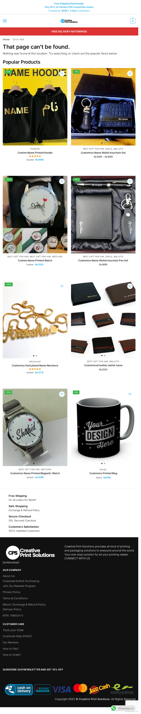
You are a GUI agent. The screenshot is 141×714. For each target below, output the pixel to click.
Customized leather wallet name (103, 365)
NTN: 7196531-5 (13, 615)
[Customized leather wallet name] (103, 319)
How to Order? (12, 654)
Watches (57, 256)
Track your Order (13, 630)
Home (6, 39)
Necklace (35, 361)
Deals (108, 149)
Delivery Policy (12, 609)
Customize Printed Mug (103, 473)
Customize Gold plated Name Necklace (35, 365)
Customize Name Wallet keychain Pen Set (103, 260)
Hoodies (35, 149)
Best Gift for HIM (93, 149)
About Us (9, 576)
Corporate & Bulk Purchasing (21, 581)
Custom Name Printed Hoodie (35, 152)
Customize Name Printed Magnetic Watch (35, 473)
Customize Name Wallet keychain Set (103, 152)
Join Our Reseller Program (19, 586)
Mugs (103, 469)
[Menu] (8, 21)
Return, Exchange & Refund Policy (24, 604)
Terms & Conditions (15, 598)
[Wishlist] (62, 73)
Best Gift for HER (18, 256)
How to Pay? (11, 648)
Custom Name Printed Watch (35, 260)
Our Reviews (11, 642)
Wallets (118, 149)
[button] (132, 21)
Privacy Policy (11, 592)
